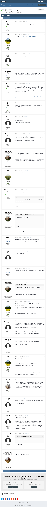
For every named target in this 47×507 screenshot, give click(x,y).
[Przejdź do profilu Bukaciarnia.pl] (8, 194)
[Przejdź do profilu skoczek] (3, 10)
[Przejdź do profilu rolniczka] (8, 75)
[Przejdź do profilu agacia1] (8, 405)
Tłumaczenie (21, 502)
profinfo (8, 268)
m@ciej (8, 103)
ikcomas (8, 170)
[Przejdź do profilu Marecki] (8, 386)
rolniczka (8, 71)
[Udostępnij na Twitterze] (2, 499)
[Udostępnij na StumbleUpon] (13, 499)
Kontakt (27, 502)
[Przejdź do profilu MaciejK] (8, 241)
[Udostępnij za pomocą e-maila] (15, 499)
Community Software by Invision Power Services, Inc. (23, 505)
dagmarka (8, 54)
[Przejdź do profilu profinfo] (8, 272)
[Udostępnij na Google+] (6, 499)
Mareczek (8, 134)
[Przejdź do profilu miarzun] (8, 422)
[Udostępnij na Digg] (8, 499)
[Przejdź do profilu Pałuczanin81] (8, 460)
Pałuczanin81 (8, 452)
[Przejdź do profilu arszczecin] (8, 158)
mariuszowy (8, 339)
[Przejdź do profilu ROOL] (8, 123)
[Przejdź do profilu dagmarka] (8, 60)
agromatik (8, 434)
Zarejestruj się (41, 4)
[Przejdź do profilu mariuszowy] (8, 346)
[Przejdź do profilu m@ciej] (8, 107)
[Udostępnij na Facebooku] (4, 499)
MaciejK (8, 237)
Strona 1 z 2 (13, 17)
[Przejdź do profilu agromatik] (8, 440)
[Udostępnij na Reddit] (11, 499)
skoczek (13, 12)
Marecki (8, 380)
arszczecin (8, 151)
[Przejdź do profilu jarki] (8, 41)
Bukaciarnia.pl (8, 190)
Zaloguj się (34, 487)
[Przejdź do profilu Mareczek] (8, 140)
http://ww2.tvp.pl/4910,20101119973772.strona (29, 36)
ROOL (8, 117)
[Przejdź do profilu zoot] (8, 258)
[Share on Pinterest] (17, 499)
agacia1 (8, 398)
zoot (8, 251)
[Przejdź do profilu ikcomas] (8, 177)
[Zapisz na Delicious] (9, 499)
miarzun (8, 415)
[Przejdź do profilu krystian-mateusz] (8, 327)
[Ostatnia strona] (9, 18)
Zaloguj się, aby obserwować (7, 9)
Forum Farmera (6, 5)
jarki (8, 34)
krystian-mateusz (8, 321)
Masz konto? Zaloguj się (32, 4)
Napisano (20, 21)
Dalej (7, 17)
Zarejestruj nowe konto (13, 487)
